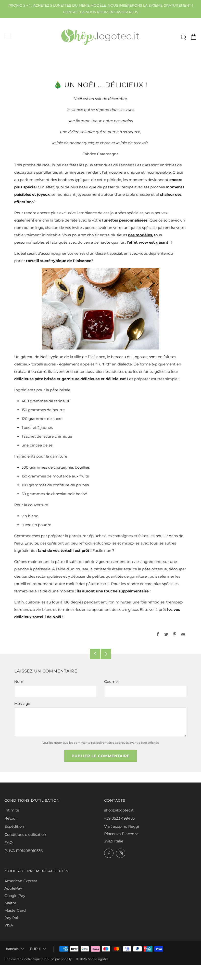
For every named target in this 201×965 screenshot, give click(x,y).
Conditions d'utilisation (25, 834)
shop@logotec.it (119, 810)
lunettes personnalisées (125, 220)
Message (22, 703)
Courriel (111, 681)
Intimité (11, 810)
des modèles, (140, 235)
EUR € (35, 949)
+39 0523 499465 (119, 818)
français (12, 949)
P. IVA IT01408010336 (23, 850)
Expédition (14, 826)
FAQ (8, 842)
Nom (18, 681)
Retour (10, 818)
